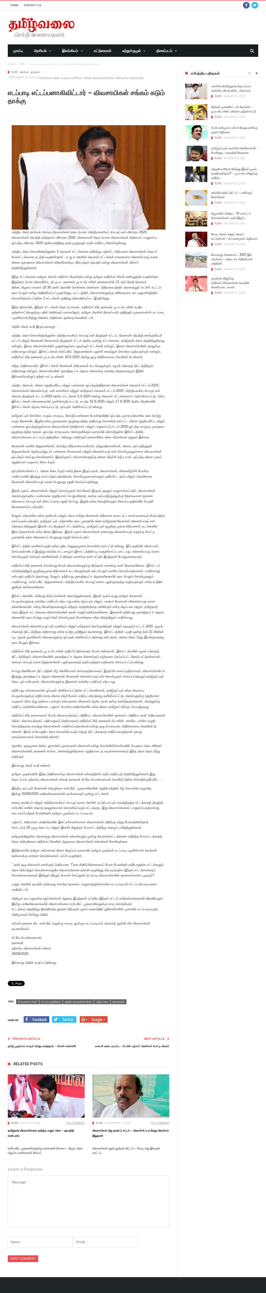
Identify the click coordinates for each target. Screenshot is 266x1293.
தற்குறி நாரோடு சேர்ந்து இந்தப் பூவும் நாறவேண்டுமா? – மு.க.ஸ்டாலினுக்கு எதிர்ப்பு (234, 173)
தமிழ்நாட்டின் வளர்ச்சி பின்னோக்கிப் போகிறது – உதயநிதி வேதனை (233, 150)
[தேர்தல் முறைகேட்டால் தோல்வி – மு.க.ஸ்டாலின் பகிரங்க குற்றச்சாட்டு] (196, 112)
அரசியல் (40, 51)
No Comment (75, 1123)
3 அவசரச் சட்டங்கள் (48, 77)
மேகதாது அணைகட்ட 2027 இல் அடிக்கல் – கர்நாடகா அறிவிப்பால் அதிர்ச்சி (231, 258)
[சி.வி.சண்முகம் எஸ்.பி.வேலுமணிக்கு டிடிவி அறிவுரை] (196, 133)
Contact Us (32, 5)
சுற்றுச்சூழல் (131, 51)
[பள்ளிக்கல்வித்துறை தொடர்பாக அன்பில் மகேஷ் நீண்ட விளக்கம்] (196, 91)
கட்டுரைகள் (102, 51)
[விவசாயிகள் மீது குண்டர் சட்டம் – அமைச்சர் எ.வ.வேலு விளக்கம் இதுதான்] (130, 1095)
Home (14, 5)
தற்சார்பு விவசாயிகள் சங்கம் (99, 77)
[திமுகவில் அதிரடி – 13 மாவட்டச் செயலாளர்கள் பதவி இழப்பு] (196, 218)
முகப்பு (18, 51)
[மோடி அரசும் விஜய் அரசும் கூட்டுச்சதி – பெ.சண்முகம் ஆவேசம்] (196, 239)
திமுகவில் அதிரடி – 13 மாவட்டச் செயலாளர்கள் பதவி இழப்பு (231, 215)
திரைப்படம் (164, 51)
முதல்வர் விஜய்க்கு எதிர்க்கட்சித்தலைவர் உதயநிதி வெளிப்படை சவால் (230, 282)
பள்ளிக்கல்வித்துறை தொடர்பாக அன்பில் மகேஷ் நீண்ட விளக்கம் (231, 88)
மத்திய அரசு (122, 77)
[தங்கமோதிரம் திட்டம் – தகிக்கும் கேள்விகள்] (196, 198)
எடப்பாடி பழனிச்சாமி (71, 77)
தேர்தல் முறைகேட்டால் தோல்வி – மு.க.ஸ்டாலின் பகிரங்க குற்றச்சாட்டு (233, 108)
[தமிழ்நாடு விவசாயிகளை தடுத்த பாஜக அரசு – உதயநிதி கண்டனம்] (46, 1095)
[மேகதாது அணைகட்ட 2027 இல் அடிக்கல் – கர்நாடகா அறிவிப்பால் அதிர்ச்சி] (196, 260)
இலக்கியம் (70, 51)
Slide (14, 72)
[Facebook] (246, 5)
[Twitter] (254, 5)
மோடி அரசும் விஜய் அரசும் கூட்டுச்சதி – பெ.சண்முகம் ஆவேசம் (234, 236)
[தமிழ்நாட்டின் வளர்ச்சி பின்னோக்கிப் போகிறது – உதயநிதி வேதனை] (196, 153)
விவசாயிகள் (137, 77)
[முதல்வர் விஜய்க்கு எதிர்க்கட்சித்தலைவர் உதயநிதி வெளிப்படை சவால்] (196, 283)
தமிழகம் (35, 72)
